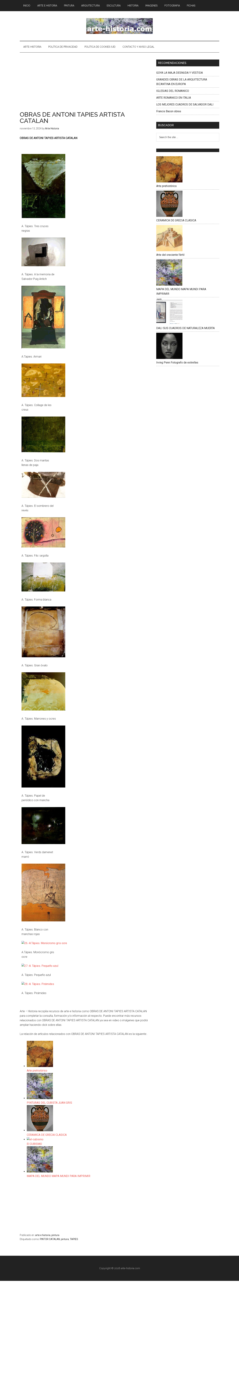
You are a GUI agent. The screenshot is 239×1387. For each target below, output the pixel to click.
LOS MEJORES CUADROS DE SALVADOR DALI (184, 104)
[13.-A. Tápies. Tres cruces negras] (43, 217)
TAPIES (74, 1239)
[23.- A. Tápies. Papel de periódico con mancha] (43, 786)
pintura (55, 1235)
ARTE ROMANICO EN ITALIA (173, 97)
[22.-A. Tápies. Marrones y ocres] (43, 709)
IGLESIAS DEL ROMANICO (172, 91)
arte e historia (42, 1235)
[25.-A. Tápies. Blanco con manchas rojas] (43, 920)
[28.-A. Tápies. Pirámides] (38, 984)
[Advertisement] (85, 85)
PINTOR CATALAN (50, 1239)
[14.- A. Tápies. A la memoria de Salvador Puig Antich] (43, 265)
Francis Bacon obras (168, 111)
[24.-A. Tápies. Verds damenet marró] (43, 843)
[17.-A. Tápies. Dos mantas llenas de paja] (43, 451)
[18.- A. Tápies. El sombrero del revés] (43, 496)
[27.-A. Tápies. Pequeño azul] (40, 965)
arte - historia (119, 26)
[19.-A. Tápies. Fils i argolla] (43, 546)
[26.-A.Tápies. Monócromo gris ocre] (44, 943)
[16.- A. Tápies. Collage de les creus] (43, 396)
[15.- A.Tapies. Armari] (43, 347)
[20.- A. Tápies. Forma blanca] (43, 590)
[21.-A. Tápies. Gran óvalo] (43, 656)
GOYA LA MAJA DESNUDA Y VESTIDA (179, 72)
